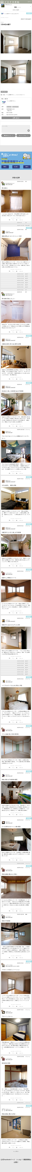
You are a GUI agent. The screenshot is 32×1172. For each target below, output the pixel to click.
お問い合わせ (16, 118)
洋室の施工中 (4, 91)
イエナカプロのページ (20, 94)
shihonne (7, 4)
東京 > (26, 166)
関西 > (5, 166)
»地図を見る (9, 110)
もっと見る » (16, 1151)
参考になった (9, 135)
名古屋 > (16, 166)
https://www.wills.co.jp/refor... (12, 114)
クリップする (24, 135)
